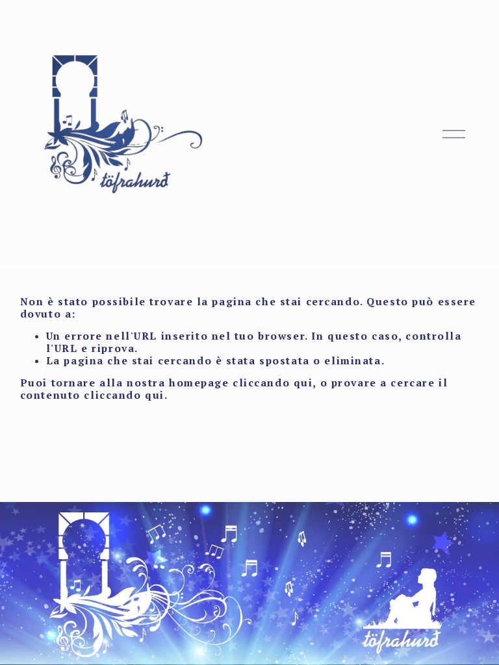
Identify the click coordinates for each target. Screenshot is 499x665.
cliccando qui (273, 382)
